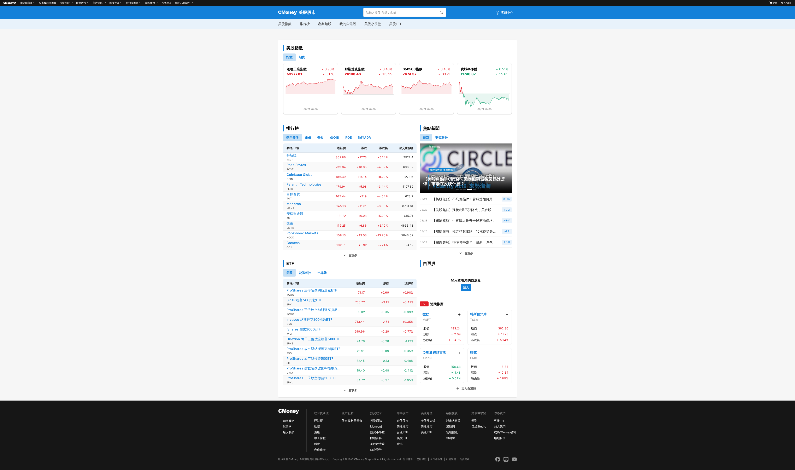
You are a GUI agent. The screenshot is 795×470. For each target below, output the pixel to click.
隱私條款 (408, 459)
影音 (317, 444)
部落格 (287, 426)
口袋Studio (478, 426)
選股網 (450, 426)
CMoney (8, 2)
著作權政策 (436, 459)
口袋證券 (376, 449)
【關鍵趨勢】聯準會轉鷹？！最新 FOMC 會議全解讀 (464, 242)
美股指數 (285, 24)
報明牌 (450, 438)
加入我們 (288, 432)
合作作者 (320, 449)
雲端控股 (452, 432)
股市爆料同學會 (47, 2)
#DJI (507, 242)
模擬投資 (114, 2)
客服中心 (500, 420)
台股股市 (402, 420)
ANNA (507, 220)
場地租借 (500, 438)
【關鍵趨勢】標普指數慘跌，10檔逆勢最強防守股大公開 (464, 231)
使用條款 (421, 459)
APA (506, 231)
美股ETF (395, 24)
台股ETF (402, 432)
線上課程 (320, 438)
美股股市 (402, 426)
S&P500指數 (412, 69)
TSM (507, 209)
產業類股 (324, 24)
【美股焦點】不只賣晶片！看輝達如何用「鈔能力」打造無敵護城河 (464, 199)
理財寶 (318, 420)
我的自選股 (348, 24)
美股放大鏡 (377, 444)
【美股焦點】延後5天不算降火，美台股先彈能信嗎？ (464, 210)
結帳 (775, 2)
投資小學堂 (377, 432)
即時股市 (81, 2)
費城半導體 (469, 69)
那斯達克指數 (355, 69)
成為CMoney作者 (505, 432)
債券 (400, 444)
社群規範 (451, 459)
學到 (474, 420)
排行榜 (305, 24)
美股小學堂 (372, 24)
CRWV (507, 198)
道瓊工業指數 (297, 69)
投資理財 (65, 2)
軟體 (317, 426)
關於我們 (288, 421)
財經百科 (376, 438)
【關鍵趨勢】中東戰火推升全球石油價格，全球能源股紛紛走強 (464, 221)
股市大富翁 (453, 420)
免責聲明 (465, 459)
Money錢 (376, 426)
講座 (317, 432)
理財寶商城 (26, 2)
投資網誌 (376, 420)
